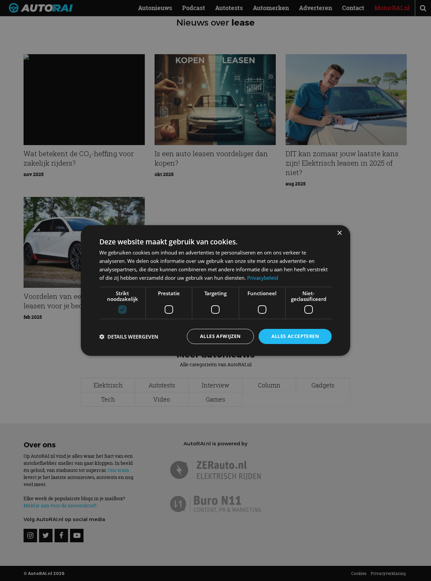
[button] (128, 336)
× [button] (339, 233)
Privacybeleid (262, 277)
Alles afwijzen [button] (220, 336)
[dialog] (215, 290)
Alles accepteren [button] (295, 336)
